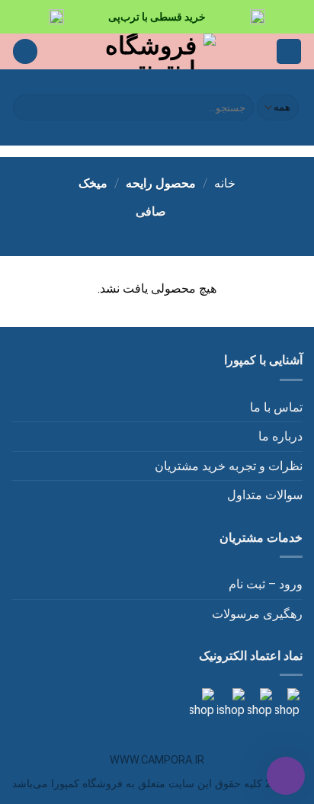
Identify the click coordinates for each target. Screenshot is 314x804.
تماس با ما (276, 407)
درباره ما (280, 436)
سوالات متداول (265, 495)
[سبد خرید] (25, 51)
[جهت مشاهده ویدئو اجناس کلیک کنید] (229, 703)
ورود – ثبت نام (266, 584)
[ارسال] (27, 107)
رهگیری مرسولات (257, 614)
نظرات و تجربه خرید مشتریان (229, 466)
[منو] (289, 51)
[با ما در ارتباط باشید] (202, 703)
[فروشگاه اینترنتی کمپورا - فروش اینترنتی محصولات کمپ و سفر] (157, 51)
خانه (225, 183)
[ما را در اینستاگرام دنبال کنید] (286, 703)
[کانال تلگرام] (258, 703)
